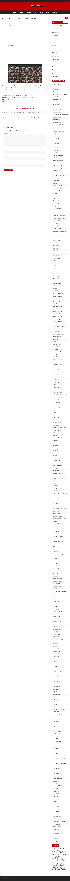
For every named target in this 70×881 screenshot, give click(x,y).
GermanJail (55, 278)
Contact (28, 12)
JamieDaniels (56, 324)
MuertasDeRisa (56, 417)
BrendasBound (56, 152)
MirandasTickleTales (57, 400)
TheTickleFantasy (57, 626)
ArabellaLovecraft (57, 104)
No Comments (17, 21)
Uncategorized (56, 841)
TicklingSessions (56, 771)
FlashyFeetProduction (58, 268)
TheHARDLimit (56, 601)
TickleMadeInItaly (57, 694)
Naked (57, 858)
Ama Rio (54, 848)
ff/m (66, 851)
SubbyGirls (55, 563)
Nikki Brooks (63, 858)
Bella (53, 850)
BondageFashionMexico (58, 136)
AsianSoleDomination (58, 112)
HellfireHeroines (56, 301)
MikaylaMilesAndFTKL (59, 273)
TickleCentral (56, 656)
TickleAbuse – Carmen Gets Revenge (13, 117)
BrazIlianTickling (56, 150)
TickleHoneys (56, 681)
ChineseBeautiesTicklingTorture (60, 175)
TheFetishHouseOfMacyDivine (60, 591)
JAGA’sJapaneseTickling (58, 321)
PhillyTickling (56, 458)
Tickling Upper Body (29, 112)
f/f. (59, 851)
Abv (53, 86)
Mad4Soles (55, 374)
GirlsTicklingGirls (57, 283)
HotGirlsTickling (56, 308)
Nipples (54, 859)
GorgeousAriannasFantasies (60, 394)
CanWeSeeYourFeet (57, 163)
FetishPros (55, 250)
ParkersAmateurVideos (58, 445)
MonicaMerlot (56, 410)
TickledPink (55, 669)
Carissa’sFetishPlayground (58, 168)
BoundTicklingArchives (59, 711)
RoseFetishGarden (57, 491)
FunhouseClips (56, 276)
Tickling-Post (56, 728)
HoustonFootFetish (57, 311)
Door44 (54, 211)
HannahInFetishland (57, 296)
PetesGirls (55, 453)
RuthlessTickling (56, 501)
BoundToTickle (56, 143)
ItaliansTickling (56, 319)
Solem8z (56, 290)
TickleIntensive (56, 686)
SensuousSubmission (57, 516)
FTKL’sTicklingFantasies (58, 271)
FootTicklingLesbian (57, 265)
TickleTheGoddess (58, 220)
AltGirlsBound (56, 92)
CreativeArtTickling (57, 188)
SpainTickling (56, 549)
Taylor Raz (59, 861)
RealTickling (55, 483)
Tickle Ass (54, 39)
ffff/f (55, 853)
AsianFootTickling (57, 109)
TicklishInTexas (56, 788)
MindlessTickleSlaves (57, 392)
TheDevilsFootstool (57, 586)
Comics (21, 12)
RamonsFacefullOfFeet (58, 473)
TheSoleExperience (57, 614)
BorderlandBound (57, 141)
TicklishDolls (56, 781)
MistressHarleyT (56, 402)
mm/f (53, 858)
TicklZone (55, 726)
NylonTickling (56, 425)
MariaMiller (55, 379)
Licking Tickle (55, 56)
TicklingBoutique (56, 753)
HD (17, 112)
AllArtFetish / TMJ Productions (60, 94)
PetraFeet (55, 455)
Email (5, 156)
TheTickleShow (56, 634)
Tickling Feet (22, 112)
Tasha (56, 861)
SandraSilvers (56, 506)
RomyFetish (55, 485)
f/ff (60, 851)
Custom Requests (44, 12)
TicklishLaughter (56, 793)
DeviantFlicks (56, 198)
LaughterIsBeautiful (57, 349)
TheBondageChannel (58, 623)
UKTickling (55, 814)
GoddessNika (56, 286)
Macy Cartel (56, 856)
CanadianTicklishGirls (58, 160)
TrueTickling (56, 809)
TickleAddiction (56, 651)
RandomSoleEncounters (58, 475)
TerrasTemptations (57, 568)
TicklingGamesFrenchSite (59, 758)
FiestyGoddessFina (57, 258)
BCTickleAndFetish (57, 122)
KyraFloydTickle (56, 339)
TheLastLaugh (56, 606)
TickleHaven (55, 679)
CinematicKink (56, 180)
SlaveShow (55, 544)
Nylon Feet (54, 52)
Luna (61, 855)
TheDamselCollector (57, 581)
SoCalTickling (56, 533)
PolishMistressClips (57, 463)
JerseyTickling (56, 331)
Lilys (54, 362)
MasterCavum (56, 382)
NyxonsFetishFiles (57, 430)
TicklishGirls (56, 783)
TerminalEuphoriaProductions (60, 566)
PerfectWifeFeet (56, 448)
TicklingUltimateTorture (58, 776)
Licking (57, 855)
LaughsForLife (56, 346)
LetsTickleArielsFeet (57, 359)
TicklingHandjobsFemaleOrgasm (60, 763)
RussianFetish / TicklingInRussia (60, 493)
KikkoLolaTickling (57, 336)
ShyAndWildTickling (57, 523)
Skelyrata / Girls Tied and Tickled (60, 531)
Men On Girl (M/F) (56, 63)
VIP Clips (12, 112)
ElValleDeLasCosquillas (58, 228)
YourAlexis (55, 836)
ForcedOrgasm (57, 733)
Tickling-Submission (57, 731)
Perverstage (55, 450)
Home (14, 12)
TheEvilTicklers (56, 588)
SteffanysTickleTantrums (59, 215)
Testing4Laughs (56, 571)
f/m (63, 851)
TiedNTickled (56, 796)
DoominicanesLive (57, 208)
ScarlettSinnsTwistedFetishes (59, 508)
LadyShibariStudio (57, 344)
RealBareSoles (56, 480)
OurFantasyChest (57, 442)
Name (5, 150)
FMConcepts (56, 260)
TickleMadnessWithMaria (59, 218)
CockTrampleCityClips (58, 185)
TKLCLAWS (55, 799)
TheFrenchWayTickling (58, 598)
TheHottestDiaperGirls (58, 604)
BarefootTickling (56, 119)
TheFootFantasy (56, 593)
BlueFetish (55, 129)
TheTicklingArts (56, 636)
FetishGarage (56, 255)
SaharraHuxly (56, 503)
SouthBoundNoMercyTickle (59, 541)
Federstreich (56, 243)
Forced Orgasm (55, 32)
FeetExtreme (56, 245)
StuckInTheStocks (57, 561)
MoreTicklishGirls (58, 785)
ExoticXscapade (56, 240)
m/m (53, 856)
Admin (4, 21)
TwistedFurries (56, 811)
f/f (16, 112)
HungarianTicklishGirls (58, 314)
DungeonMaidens (57, 226)
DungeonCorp (56, 223)
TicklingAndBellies (57, 741)
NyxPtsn (55, 432)
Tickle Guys (55, 76)
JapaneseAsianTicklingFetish (59, 326)
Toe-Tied (55, 801)
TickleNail (55, 696)
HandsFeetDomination (58, 293)
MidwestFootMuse (57, 387)
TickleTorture (56, 707)
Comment (6, 133)
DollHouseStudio (56, 203)
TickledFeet (56, 738)
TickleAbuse (6, 112)
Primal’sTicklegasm (57, 465)
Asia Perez (66, 848)
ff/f (65, 851)
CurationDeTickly (57, 190)
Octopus (55, 435)
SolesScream (56, 539)
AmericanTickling (57, 99)
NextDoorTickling (57, 422)
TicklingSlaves (56, 773)
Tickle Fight (55, 35)
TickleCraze (55, 663)
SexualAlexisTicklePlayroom (59, 518)
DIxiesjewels (55, 206)
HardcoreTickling (57, 298)
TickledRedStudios (57, 671)
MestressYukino (56, 405)
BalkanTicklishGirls (57, 117)
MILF (53, 73)
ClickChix (55, 183)
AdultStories (55, 89)
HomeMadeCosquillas (58, 306)
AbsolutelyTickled (57, 84)
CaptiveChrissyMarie (57, 165)
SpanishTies (55, 551)
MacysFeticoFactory (57, 372)
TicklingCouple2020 (57, 756)
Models (54, 12)
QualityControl (56, 470)
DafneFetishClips (56, 193)
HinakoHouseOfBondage (58, 303)
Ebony (53, 69)
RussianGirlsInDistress (58, 496)
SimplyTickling (56, 528)
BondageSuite (56, 138)
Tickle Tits (54, 42)
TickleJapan (55, 689)
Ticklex (54, 723)
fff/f (53, 853)
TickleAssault (56, 653)
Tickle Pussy (55, 45)
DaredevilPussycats (57, 195)
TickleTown (55, 721)
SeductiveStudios (56, 511)
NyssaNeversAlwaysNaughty (59, 427)
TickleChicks (56, 661)
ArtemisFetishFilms (57, 107)
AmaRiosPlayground (57, 97)
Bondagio (56, 498)
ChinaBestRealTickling (58, 173)
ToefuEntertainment (57, 804)
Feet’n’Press (55, 248)
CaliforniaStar (56, 158)
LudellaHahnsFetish (57, 367)
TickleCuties (55, 666)
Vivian (66, 869)
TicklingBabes (56, 748)
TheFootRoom (57, 631)
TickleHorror (56, 684)
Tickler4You (55, 699)
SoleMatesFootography (58, 536)
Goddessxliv (55, 288)
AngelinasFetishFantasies (58, 102)
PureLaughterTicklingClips (59, 468)
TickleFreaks (56, 674)
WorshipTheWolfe (57, 826)
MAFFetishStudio (56, 377)
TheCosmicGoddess (57, 578)
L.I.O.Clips (55, 341)
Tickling (55, 736)
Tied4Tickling (56, 791)
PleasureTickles (56, 460)
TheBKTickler (56, 573)
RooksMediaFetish (57, 488)
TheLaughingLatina (57, 609)
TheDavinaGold (56, 583)
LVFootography (56, 369)
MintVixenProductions (58, 397)
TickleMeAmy (56, 691)
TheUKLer (55, 643)
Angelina (58, 848)
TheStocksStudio (56, 616)
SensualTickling (56, 513)
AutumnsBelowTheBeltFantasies (60, 114)
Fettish (54, 253)
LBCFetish (55, 354)
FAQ (35, 12)
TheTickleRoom (56, 629)
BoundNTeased (57, 235)
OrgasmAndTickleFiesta (58, 437)
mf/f (59, 856)
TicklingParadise (56, 768)
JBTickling (55, 329)
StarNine (55, 558)
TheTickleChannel (57, 621)
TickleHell (56, 263)
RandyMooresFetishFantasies (59, 478)
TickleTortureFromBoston (59, 709)
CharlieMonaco (56, 170)
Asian (53, 66)
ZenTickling (55, 838)
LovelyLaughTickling (57, 364)
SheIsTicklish (56, 521)
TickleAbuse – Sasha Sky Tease (39, 117)
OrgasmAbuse (57, 648)
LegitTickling (56, 356)
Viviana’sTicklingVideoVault (59, 821)
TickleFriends (56, 676)
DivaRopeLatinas (56, 200)
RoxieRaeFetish (57, 596)
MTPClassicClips (56, 415)
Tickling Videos (35, 5)
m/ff (67, 855)
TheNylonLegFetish (57, 611)
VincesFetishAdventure (58, 819)
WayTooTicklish (56, 824)
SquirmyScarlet (57, 213)
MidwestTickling (56, 389)
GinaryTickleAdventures (58, 281)
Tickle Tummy (55, 49)
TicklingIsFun (56, 766)
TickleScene (55, 701)
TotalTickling (56, 806)
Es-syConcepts (56, 238)
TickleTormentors (57, 704)
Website (6, 163)
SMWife (54, 546)
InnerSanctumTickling (58, 316)
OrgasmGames (56, 440)
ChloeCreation (56, 178)
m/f (64, 855)
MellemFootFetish (57, 384)
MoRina (54, 412)
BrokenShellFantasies (58, 155)
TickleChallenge (56, 658)
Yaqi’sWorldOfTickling (58, 833)
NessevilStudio (56, 420)
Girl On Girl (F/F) (56, 59)
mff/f (62, 856)
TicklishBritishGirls (57, 778)
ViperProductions (57, 816)
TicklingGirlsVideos (57, 761)
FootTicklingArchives (59, 714)
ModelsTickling (56, 407)
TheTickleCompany (57, 619)
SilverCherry (55, 526)
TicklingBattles (56, 750)
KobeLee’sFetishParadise (58, 334)
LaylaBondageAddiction (58, 351)
